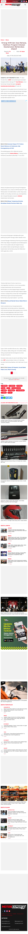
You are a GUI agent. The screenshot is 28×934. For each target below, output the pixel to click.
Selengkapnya (22, 402)
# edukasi (12, 385)
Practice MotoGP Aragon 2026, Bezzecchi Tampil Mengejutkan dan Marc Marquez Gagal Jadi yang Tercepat (15, 751)
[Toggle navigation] (1, 4)
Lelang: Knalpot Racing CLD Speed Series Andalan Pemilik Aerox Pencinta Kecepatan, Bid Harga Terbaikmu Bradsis (12, 421)
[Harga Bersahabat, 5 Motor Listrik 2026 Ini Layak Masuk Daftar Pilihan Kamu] (4, 828)
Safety (12, 153)
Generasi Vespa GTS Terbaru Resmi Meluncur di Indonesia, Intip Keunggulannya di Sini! (12, 146)
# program (11, 390)
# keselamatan (16, 388)
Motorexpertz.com (6, 923)
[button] (25, 5)
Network (3, 1)
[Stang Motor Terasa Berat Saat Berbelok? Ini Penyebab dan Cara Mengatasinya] (14, 690)
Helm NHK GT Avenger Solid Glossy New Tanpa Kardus (14, 520)
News (7, 40)
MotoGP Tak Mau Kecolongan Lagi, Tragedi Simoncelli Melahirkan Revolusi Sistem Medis (17, 530)
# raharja (19, 385)
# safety (3, 390)
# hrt (8, 388)
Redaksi (14, 913)
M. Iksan (22, 51)
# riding (3, 392)
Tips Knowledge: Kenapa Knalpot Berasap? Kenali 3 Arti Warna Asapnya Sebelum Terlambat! (17, 812)
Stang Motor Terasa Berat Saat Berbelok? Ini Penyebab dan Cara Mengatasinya (14, 734)
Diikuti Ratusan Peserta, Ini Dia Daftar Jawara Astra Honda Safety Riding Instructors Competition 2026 (17, 553)
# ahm (10, 392)
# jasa (3, 388)
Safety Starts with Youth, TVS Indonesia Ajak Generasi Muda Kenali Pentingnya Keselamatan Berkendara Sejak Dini (17, 538)
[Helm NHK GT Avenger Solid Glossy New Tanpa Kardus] (14, 512)
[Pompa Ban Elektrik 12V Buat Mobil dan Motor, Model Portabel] (14, 472)
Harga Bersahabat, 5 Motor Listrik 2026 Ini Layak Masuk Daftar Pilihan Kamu (15, 726)
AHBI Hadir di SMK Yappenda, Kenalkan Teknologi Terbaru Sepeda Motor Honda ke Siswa (17, 561)
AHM (9, 79)
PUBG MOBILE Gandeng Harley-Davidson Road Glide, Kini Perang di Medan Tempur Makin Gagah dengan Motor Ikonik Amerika (13, 803)
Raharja (21, 82)
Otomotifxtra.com (6, 921)
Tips (9, 543)
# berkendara (20, 390)
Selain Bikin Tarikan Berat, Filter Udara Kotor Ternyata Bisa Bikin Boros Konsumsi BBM (17, 545)
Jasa (17, 82)
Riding (16, 153)
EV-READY (6, 724)
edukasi (20, 196)
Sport (10, 528)
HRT (4, 360)
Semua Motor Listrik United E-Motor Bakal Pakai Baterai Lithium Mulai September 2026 (15, 742)
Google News (16, 379)
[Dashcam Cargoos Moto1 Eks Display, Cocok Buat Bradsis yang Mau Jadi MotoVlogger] (14, 492)
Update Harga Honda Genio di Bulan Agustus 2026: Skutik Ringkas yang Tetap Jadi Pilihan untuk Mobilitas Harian (14, 718)
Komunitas (7, 707)
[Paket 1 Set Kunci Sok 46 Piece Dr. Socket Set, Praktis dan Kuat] (14, 452)
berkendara (11, 86)
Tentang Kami (20, 913)
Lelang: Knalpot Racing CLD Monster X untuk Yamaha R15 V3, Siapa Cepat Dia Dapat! (13, 442)
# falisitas (4, 385)
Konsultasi (11, 810)
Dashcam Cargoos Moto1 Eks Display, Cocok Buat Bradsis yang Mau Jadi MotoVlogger (12, 501)
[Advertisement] (14, 23)
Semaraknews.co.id (6, 926)
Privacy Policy (9, 913)
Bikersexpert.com (19, 921)
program (18, 84)
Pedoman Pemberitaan (7, 915)
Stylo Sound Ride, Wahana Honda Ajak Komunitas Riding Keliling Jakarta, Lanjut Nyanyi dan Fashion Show (14, 613)
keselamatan (4, 86)
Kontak (3, 913)
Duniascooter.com (19, 923)
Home (2, 40)
